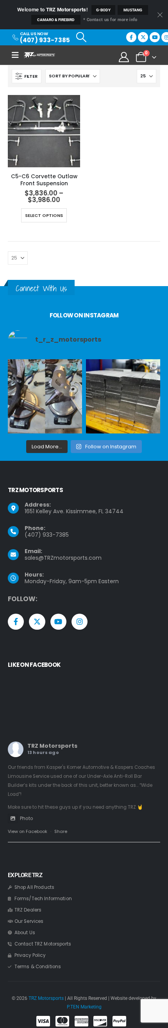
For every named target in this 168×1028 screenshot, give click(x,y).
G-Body (103, 10)
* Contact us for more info (110, 19)
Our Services (29, 921)
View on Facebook (27, 831)
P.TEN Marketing (84, 1007)
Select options (44, 215)
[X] (143, 37)
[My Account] (124, 57)
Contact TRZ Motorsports (42, 944)
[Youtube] (155, 37)
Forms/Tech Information (43, 898)
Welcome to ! (52, 10)
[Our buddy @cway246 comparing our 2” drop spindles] (45, 396)
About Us (24, 932)
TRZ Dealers (28, 910)
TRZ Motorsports (52, 746)
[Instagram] (79, 622)
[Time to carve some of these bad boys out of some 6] (123, 396)
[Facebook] (131, 37)
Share (60, 831)
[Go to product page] (44, 131)
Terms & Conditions (37, 967)
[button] (81, 37)
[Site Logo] (39, 55)
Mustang (132, 10)
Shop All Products (34, 887)
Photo (26, 818)
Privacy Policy (30, 955)
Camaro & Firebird (56, 20)
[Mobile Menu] (18, 55)
